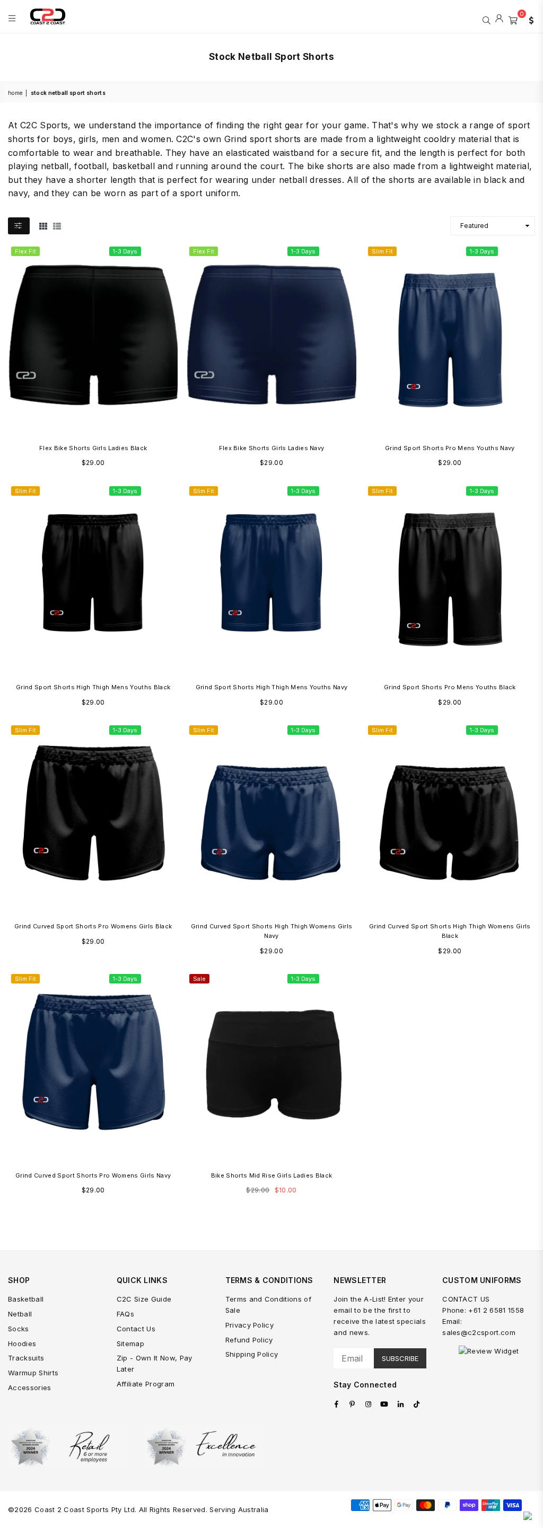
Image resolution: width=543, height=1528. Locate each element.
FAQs (125, 1314)
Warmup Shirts (33, 1372)
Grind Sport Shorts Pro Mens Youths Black (450, 687)
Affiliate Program (145, 1384)
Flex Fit (25, 251)
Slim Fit (382, 251)
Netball (20, 1314)
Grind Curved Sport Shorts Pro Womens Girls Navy (93, 1175)
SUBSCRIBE (400, 1358)
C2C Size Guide (144, 1299)
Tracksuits (26, 1358)
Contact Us (136, 1328)
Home (15, 93)
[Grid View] (43, 225)
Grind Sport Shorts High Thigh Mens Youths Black (93, 687)
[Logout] (499, 19)
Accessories (29, 1387)
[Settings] (528, 19)
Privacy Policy (249, 1325)
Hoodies (22, 1343)
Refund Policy (249, 1340)
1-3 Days (125, 251)
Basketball (25, 1299)
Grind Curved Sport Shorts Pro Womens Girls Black (93, 926)
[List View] (57, 225)
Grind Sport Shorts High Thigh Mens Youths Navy (272, 687)
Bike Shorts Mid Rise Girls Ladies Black (271, 1175)
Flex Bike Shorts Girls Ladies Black (93, 448)
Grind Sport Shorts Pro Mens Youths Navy (449, 448)
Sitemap (130, 1343)
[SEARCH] (486, 19)
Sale (199, 978)
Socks (18, 1328)
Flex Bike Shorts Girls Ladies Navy (272, 448)
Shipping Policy (251, 1354)
